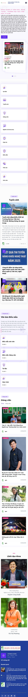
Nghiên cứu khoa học (8, 130)
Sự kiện (5, 92)
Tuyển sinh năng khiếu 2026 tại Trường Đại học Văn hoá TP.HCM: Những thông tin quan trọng (13, 220)
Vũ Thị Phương (14, 633)
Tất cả (2, 403)
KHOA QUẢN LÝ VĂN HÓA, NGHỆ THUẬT (14, 3)
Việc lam (5, 168)
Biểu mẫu (5, 155)
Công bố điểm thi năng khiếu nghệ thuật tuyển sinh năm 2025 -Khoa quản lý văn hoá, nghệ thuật (13, 270)
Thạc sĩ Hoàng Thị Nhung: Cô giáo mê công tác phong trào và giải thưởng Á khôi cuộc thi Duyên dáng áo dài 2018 (13, 506)
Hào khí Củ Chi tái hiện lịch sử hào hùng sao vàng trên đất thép (14, 63)
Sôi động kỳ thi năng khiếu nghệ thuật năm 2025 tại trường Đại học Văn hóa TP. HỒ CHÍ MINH (13, 298)
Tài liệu (4, 368)
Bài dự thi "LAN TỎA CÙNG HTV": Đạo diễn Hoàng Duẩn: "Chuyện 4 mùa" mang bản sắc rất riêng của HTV (13, 474)
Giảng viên (5, 117)
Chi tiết (4, 37)
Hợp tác (5, 142)
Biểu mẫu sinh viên (8, 341)
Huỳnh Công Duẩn (14, 595)
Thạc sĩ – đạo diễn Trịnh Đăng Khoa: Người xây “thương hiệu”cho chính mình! (14, 426)
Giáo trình (5, 382)
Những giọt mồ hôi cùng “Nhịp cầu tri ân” (13, 538)
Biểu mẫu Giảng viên (9, 355)
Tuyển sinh (6, 104)
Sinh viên (5, 180)
